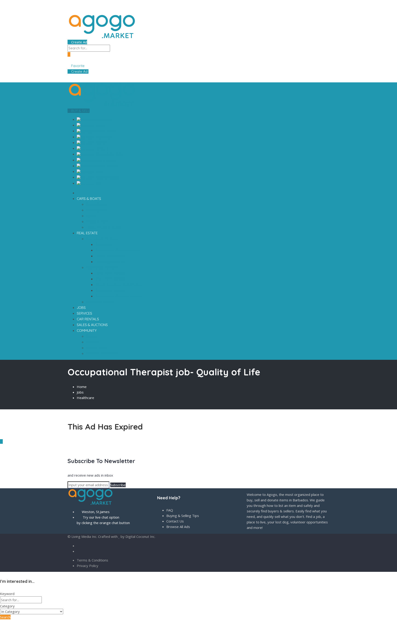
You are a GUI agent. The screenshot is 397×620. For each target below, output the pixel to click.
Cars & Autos (105, 131)
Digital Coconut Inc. (140, 536)
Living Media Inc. (84, 536)
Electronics (103, 137)
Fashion (100, 143)
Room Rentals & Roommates (118, 284)
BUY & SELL (80, 111)
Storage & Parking (110, 290)
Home (82, 386)
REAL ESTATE (88, 233)
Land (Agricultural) (110, 262)
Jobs (80, 392)
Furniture (101, 148)
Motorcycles (96, 210)
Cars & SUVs (96, 204)
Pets (98, 183)
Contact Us (175, 521)
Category (7, 606)
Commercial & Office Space (117, 250)
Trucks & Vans (97, 221)
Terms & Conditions (92, 560)
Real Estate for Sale (102, 239)
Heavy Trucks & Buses (104, 227)
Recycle (92, 342)
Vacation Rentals (99, 302)
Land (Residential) (109, 256)
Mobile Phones (106, 166)
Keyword (7, 593)
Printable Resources (102, 353)
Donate (92, 336)
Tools (98, 172)
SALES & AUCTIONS (92, 325)
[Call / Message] (76, 60)
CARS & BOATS (89, 198)
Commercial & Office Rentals (118, 296)
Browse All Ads (178, 526)
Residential (104, 244)
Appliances (103, 119)
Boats (99, 125)
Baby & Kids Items (108, 154)
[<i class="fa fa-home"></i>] (78, 193)
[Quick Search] (69, 406)
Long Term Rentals (110, 273)
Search (5, 617)
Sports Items (104, 160)
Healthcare (85, 397)
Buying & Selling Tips (182, 515)
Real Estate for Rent (102, 267)
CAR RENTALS (88, 319)
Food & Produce (107, 177)
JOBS (81, 307)
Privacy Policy (87, 565)
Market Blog (96, 348)
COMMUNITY (87, 330)
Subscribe (118, 485)
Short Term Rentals (110, 279)
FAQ (169, 510)
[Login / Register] (73, 60)
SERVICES (84, 313)
